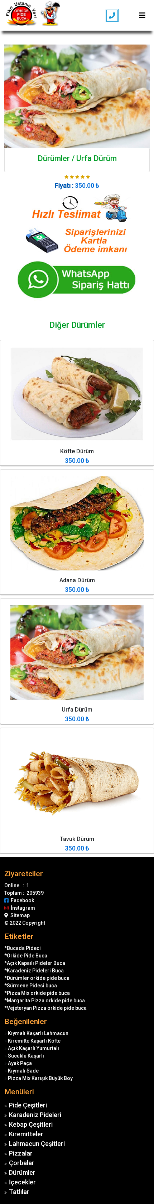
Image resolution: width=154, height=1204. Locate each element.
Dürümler (22, 1172)
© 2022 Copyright (24, 923)
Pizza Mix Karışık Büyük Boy (40, 1078)
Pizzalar (21, 1153)
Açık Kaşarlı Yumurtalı (33, 1048)
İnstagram (22, 908)
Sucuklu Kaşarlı (26, 1056)
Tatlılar (19, 1191)
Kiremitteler (26, 1134)
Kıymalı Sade (23, 1071)
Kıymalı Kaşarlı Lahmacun (38, 1033)
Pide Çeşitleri (28, 1105)
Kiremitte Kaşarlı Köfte (34, 1041)
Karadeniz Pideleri (35, 1114)
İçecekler (22, 1182)
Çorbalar (21, 1163)
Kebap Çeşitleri (31, 1124)
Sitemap (19, 915)
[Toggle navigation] (142, 15)
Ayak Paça (20, 1063)
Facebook (21, 900)
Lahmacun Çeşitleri (37, 1143)
